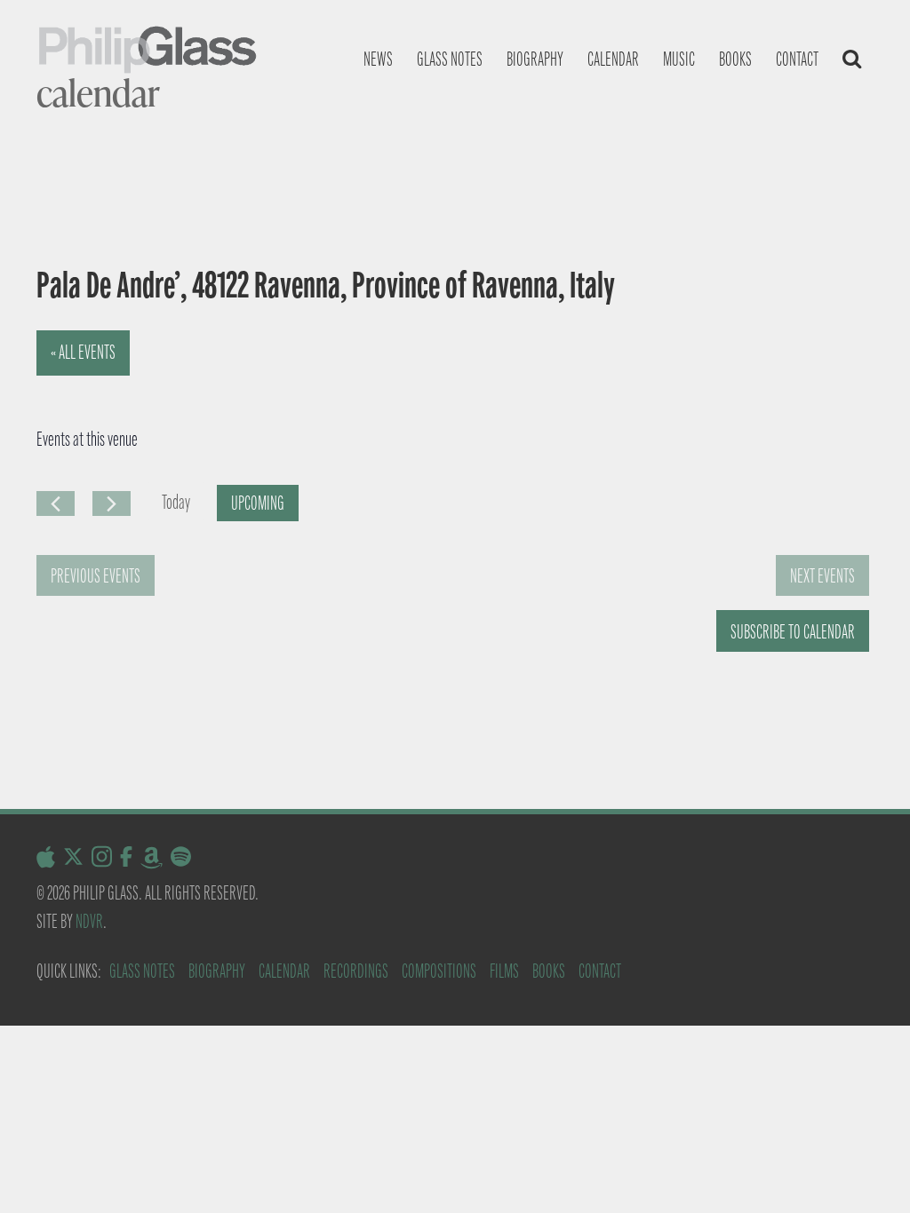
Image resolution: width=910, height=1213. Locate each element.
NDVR (89, 921)
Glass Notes (142, 971)
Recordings (355, 971)
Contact (797, 59)
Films (504, 971)
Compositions (439, 971)
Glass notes (450, 59)
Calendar (613, 59)
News (378, 59)
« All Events (83, 352)
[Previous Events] (55, 503)
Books (735, 59)
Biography (535, 59)
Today (176, 502)
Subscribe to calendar (792, 632)
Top (867, 1170)
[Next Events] (111, 503)
